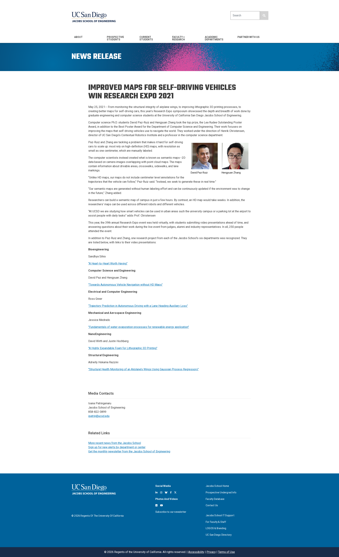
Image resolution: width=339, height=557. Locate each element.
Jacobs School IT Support (220, 515)
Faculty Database (215, 499)
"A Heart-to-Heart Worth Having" (107, 263)
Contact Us (212, 505)
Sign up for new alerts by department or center (116, 447)
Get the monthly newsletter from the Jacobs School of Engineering (129, 451)
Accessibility (196, 552)
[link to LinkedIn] (156, 492)
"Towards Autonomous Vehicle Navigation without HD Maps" (125, 284)
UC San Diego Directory (218, 534)
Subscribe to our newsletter (170, 511)
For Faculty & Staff (216, 522)
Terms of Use (226, 552)
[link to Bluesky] (166, 492)
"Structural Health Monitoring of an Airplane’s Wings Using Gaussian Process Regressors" (143, 369)
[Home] (94, 17)
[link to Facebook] (170, 492)
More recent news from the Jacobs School (114, 443)
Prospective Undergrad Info (221, 492)
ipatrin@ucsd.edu (98, 416)
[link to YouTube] (161, 505)
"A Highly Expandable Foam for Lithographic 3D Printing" (122, 348)
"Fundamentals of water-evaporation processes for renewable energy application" (138, 327)
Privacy (211, 552)
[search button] (264, 15)
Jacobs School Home (217, 486)
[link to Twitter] (175, 492)
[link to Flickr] (156, 505)
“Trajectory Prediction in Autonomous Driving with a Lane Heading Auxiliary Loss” (138, 306)
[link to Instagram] (161, 492)
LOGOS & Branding (216, 528)
